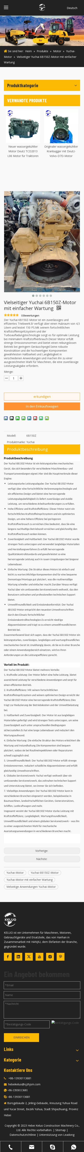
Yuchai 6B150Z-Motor (45, 872)
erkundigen (42, 396)
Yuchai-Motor (15, 872)
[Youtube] (39, 957)
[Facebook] (8, 957)
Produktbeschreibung (27, 449)
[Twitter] (29, 957)
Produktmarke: (16, 442)
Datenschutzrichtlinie (23, 1135)
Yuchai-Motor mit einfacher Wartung (29, 879)
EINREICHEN (21, 1037)
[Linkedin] (18, 957)
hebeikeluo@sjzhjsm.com (24, 1084)
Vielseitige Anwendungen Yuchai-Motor (31, 887)
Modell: (11, 435)
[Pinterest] (60, 957)
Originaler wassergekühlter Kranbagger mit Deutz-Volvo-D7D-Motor (25, 151)
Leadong (68, 1135)
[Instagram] (50, 957)
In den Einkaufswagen (42, 406)
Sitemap (60, 1130)
